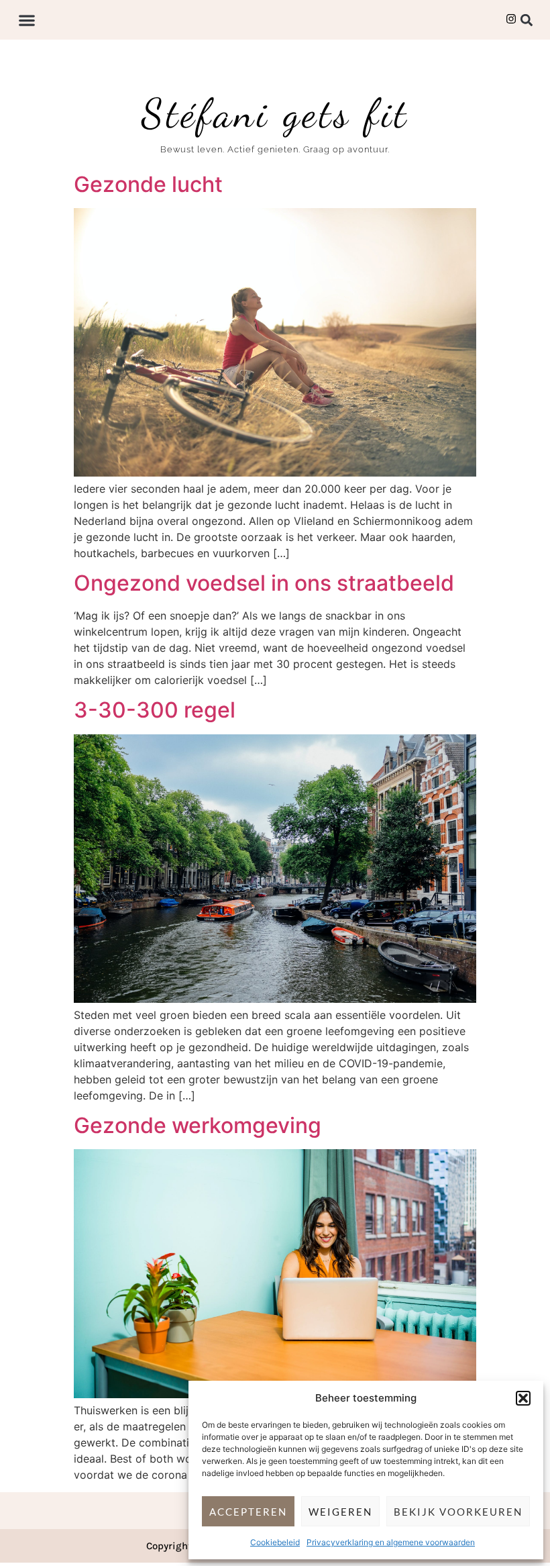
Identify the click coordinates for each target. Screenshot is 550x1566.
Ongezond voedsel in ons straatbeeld (264, 583)
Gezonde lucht (148, 184)
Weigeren (340, 1512)
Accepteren (248, 1512)
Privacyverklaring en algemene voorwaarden (391, 1542)
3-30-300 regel (154, 710)
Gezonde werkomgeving (197, 1125)
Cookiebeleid (275, 1542)
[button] (523, 1398)
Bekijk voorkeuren (458, 1512)
